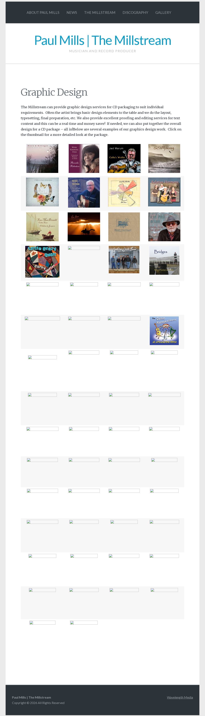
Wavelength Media (180, 697)
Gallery (163, 12)
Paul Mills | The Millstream (102, 40)
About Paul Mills (43, 12)
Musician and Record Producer (102, 51)
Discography (135, 12)
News (71, 12)
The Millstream (99, 12)
